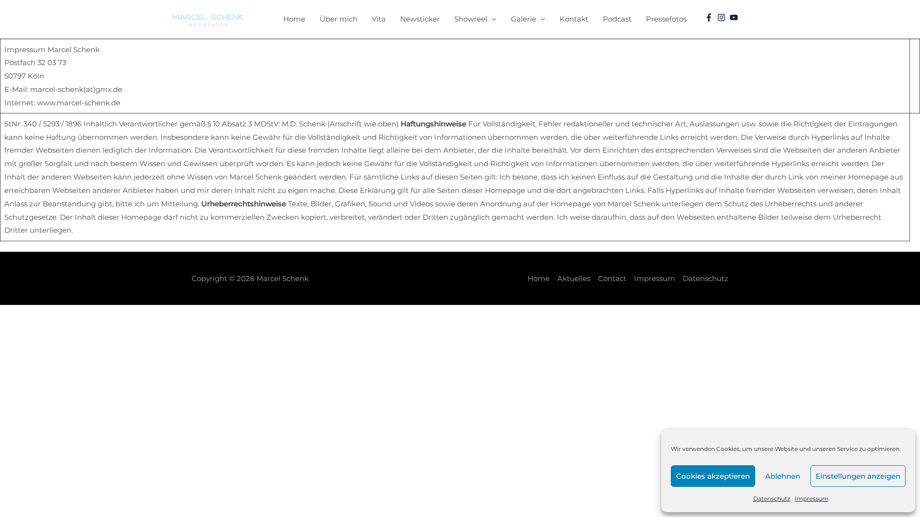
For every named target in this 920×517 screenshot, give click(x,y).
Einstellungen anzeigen (858, 476)
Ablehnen (782, 476)
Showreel (470, 18)
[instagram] (722, 17)
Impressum (811, 498)
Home (294, 18)
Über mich (338, 18)
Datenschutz (771, 498)
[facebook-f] (710, 17)
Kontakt (574, 18)
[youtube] (735, 17)
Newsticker (420, 18)
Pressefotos (666, 18)
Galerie (523, 18)
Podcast (617, 18)
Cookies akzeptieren (713, 476)
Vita (379, 18)
